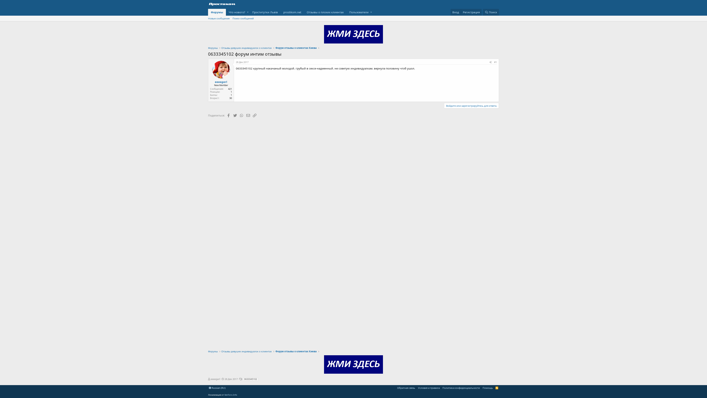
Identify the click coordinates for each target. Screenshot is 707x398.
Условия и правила (429, 388)
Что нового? (237, 12)
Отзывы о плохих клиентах (325, 12)
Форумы (217, 12)
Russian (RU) (218, 388)
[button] (247, 12)
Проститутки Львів (265, 12)
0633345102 (250, 379)
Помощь (488, 388)
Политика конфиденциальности (461, 388)
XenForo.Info (230, 394)
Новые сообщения (219, 18)
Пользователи (359, 12)
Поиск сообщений (243, 18)
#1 (495, 62)
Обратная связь (406, 388)
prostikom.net (292, 12)
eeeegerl (221, 82)
